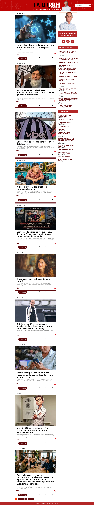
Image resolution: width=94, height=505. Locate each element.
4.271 (26, 499)
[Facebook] (63, 41)
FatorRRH (47, 5)
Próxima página (31, 499)
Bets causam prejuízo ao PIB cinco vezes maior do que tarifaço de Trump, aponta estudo (65, 158)
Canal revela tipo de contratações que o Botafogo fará (63, 128)
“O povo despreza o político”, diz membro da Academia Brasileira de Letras (68, 94)
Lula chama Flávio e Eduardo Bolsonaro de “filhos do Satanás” (68, 84)
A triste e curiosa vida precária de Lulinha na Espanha (64, 134)
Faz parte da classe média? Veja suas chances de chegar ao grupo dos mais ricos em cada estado (68, 64)
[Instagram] (68, 41)
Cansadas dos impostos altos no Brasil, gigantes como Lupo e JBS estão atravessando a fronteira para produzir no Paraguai (68, 52)
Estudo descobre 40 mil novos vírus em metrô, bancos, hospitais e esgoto (66, 115)
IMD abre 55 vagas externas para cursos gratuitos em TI (67, 88)
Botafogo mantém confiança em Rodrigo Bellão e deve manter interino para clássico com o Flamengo (66, 151)
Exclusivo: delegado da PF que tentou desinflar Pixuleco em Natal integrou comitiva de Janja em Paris (66, 140)
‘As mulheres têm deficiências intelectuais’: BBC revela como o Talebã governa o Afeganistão (65, 121)
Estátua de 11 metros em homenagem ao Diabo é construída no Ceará (66, 105)
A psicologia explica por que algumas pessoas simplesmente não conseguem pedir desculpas (68, 58)
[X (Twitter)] (72, 41)
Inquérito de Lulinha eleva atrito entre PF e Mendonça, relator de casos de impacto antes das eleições (68, 78)
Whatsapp (23, 58)
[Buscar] (90, 5)
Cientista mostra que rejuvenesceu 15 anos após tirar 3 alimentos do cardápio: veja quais (68, 99)
